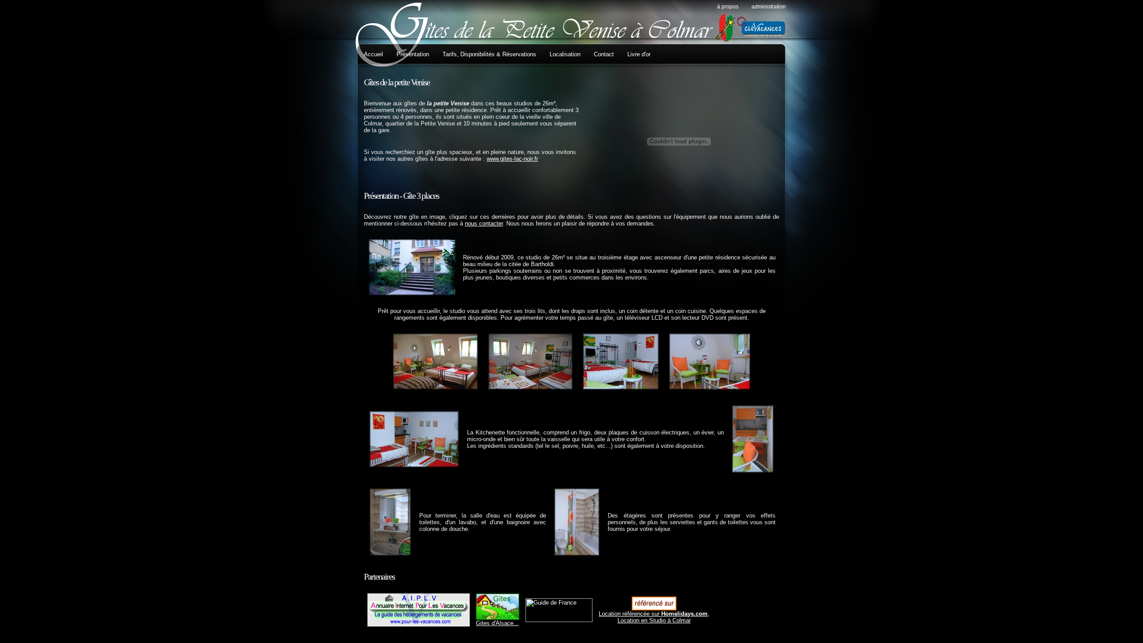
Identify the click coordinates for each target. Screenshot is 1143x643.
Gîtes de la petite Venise (397, 82)
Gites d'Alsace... (497, 623)
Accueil (373, 54)
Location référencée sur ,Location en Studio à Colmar (654, 617)
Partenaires (379, 576)
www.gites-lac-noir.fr (512, 158)
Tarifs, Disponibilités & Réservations (489, 54)
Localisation (565, 54)
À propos (727, 7)
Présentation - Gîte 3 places (401, 195)
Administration (768, 7)
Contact (604, 54)
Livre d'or (639, 54)
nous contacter (484, 223)
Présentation (412, 54)
